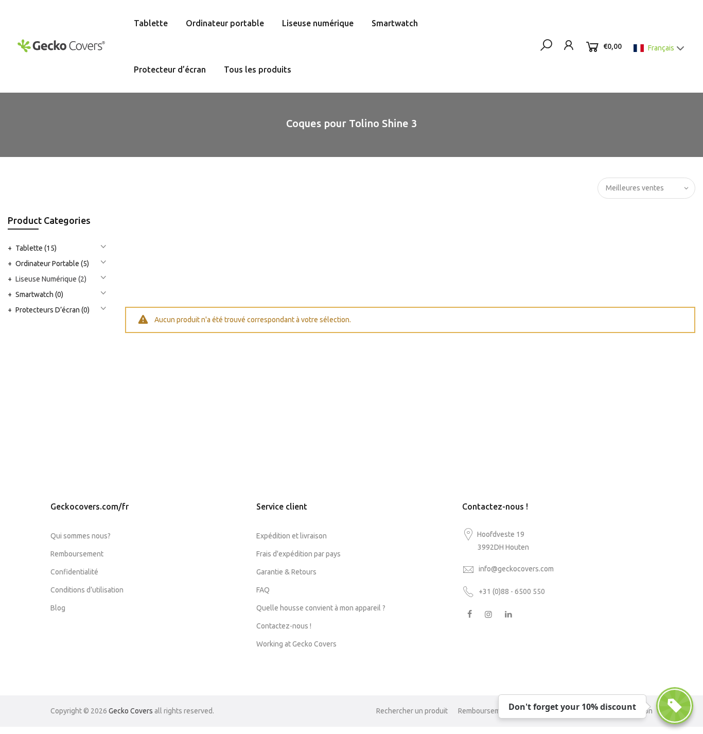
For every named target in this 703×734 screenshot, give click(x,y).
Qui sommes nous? (80, 536)
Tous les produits (257, 69)
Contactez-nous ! (283, 626)
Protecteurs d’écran (52, 310)
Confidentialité (74, 572)
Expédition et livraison (291, 536)
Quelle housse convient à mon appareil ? (320, 608)
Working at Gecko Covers (296, 644)
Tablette (151, 23)
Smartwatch (395, 23)
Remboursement (76, 554)
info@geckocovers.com (516, 569)
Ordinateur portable (225, 23)
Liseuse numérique (318, 23)
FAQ (263, 590)
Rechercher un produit (412, 711)
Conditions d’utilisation (87, 590)
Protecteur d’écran (170, 69)
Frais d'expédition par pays (298, 554)
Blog (57, 608)
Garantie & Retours (286, 572)
